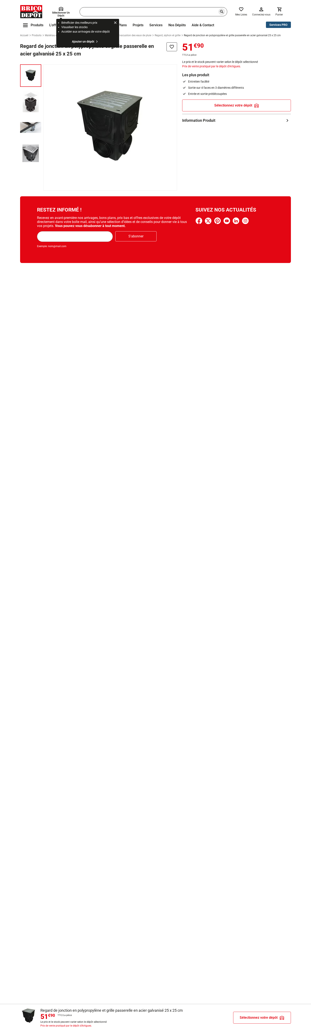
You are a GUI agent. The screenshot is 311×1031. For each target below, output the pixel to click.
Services (155, 25)
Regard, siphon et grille (167, 35)
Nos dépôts (177, 25)
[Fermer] (115, 23)
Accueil (24, 35)
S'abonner (135, 236)
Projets (138, 25)
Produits (36, 35)
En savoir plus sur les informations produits (236, 120)
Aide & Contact (203, 25)
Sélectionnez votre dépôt (233, 105)
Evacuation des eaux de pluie (134, 35)
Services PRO (278, 24)
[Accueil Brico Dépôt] (31, 11)
